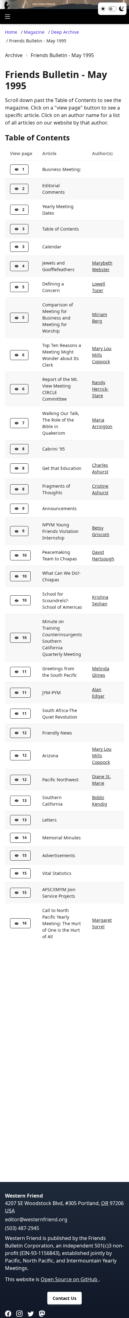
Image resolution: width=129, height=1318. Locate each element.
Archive (14, 55)
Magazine (34, 32)
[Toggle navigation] (8, 16)
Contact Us (64, 1298)
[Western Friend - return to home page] (64, 4)
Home (11, 32)
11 (24, 671)
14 (24, 837)
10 (24, 555)
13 (24, 800)
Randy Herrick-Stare (100, 388)
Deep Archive (65, 32)
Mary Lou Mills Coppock (101, 354)
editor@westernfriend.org (36, 1219)
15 (24, 855)
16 (24, 923)
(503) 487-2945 (22, 1228)
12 (24, 732)
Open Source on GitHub (70, 1279)
